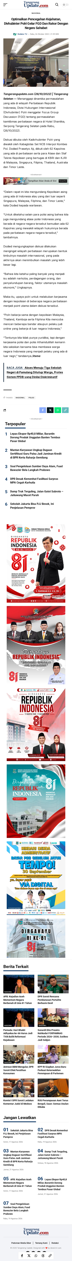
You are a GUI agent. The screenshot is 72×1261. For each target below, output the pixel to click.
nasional (20, 398)
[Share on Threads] (43, 1255)
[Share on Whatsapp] (36, 1255)
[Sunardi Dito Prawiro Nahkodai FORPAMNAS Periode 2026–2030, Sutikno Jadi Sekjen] (53, 1017)
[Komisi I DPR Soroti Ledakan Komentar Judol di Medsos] (18, 1088)
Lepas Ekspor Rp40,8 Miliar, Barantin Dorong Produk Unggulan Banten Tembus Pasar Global (35, 437)
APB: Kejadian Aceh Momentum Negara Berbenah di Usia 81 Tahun (17, 999)
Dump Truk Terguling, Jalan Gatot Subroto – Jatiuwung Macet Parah (52, 1154)
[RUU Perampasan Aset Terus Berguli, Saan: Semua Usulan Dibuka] (53, 1088)
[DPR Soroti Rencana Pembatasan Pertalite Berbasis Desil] (53, 984)
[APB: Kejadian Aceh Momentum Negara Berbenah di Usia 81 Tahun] (18, 984)
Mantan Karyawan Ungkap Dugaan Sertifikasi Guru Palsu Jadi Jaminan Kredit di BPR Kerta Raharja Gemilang (35, 453)
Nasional (36, 13)
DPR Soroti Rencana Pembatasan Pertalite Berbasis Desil (49, 999)
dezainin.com (55, 1248)
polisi (31, 398)
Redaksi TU (22, 34)
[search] (56, 4)
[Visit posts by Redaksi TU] (15, 34)
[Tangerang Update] (36, 4)
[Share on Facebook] (21, 1255)
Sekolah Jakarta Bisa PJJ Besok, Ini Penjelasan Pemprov (18, 1133)
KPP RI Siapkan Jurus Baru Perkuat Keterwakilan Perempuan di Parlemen (52, 1070)
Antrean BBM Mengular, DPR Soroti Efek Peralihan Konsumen (18, 1070)
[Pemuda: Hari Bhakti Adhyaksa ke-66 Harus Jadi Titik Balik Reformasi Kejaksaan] (18, 1017)
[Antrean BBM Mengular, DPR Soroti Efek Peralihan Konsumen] (18, 1054)
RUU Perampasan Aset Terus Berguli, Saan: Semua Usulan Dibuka (53, 1103)
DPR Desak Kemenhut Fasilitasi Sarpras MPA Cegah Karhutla (53, 1133)
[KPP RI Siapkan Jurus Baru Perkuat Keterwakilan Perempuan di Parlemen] (53, 1054)
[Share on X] (28, 1255)
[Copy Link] (50, 1255)
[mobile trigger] (6, 4)
